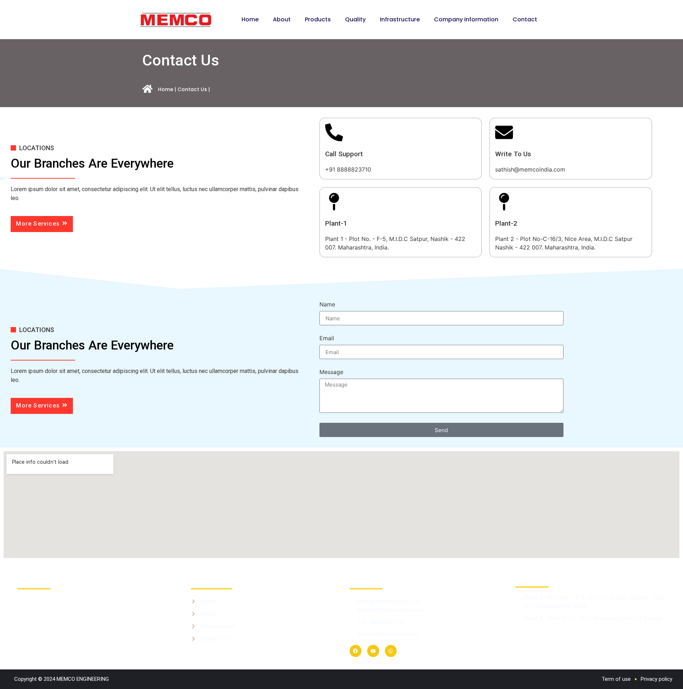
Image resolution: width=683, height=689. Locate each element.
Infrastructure (400, 19)
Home (250, 19)
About (282, 19)
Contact (525, 19)
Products (318, 19)
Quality (355, 19)
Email (326, 338)
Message (331, 372)
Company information (466, 19)
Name (327, 304)
